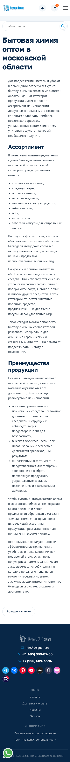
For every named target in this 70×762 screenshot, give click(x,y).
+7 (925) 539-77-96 (37, 661)
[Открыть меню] (65, 8)
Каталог (35, 697)
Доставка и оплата (35, 703)
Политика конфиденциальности (35, 739)
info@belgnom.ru (37, 647)
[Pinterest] (22, 670)
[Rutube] (5, 679)
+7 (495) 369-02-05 (37, 654)
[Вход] (42, 8)
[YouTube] (31, 670)
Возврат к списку (19, 611)
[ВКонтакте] (14, 670)
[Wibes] (57, 670)
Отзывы (35, 716)
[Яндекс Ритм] (48, 670)
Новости (35, 709)
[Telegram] (5, 670)
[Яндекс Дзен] (40, 670)
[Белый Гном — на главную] (14, 8)
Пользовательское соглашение (35, 733)
